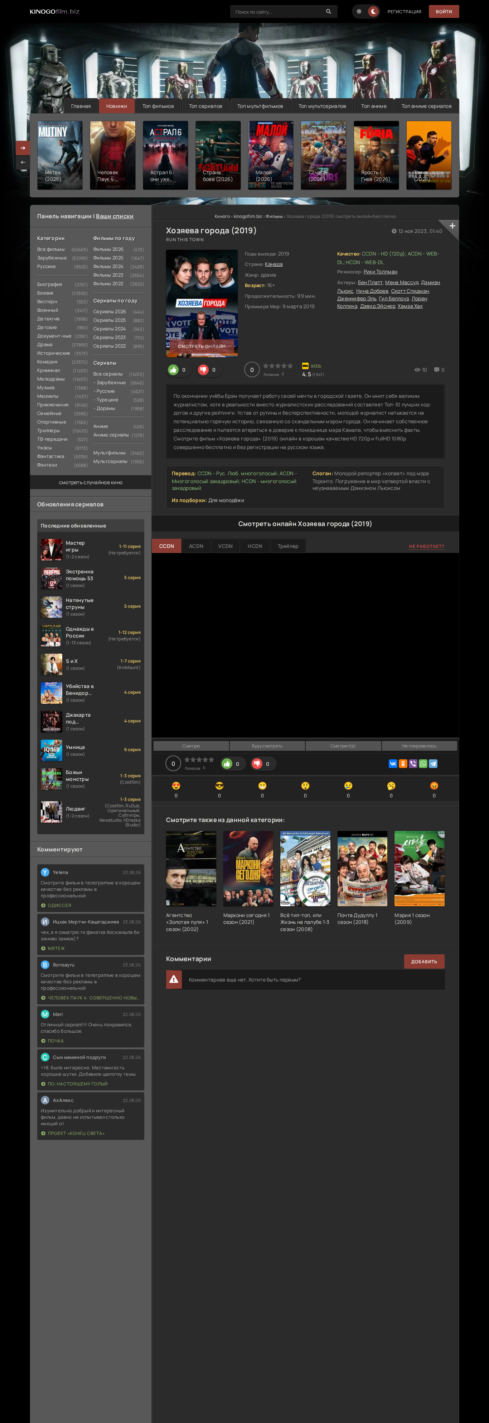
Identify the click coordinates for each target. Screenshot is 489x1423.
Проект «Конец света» (76, 1133)
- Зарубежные (109, 382)
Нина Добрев (372, 290)
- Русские (104, 391)
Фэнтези (47, 465)
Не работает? (427, 546)
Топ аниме (374, 105)
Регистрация (405, 12)
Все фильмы (51, 249)
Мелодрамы (51, 379)
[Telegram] (433, 763)
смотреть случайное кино (90, 482)
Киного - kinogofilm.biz (238, 216)
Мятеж (56, 948)
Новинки (116, 105)
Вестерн (47, 301)
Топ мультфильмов (260, 105)
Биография (49, 284)
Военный (47, 310)
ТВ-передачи (52, 439)
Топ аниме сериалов (427, 105)
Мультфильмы (109, 452)
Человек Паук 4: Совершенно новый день (94, 998)
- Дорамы (104, 408)
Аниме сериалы (111, 434)
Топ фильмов (158, 105)
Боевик (45, 293)
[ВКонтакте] (393, 763)
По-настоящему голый (78, 1084)
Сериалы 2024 (109, 328)
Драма (44, 344)
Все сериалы (108, 374)
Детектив (48, 318)
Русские (46, 266)
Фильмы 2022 (108, 283)
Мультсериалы (110, 461)
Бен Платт (370, 282)
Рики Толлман (380, 271)
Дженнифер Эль (357, 298)
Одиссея (60, 905)
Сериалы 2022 (109, 346)
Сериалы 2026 (109, 311)
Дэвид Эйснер (377, 305)
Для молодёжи (226, 500)
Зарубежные (52, 257)
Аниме (100, 426)
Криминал (48, 370)
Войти (444, 12)
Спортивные (51, 422)
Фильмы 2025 (108, 257)
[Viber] (413, 763)
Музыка (46, 387)
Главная (81, 105)
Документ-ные (54, 336)
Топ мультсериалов (323, 105)
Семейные (49, 413)
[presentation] (23, 162)
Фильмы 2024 (108, 266)
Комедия (47, 361)
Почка (56, 1041)
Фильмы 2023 (108, 275)
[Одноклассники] (403, 763)
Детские (47, 327)
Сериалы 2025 (109, 320)
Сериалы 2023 (109, 337)
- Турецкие (105, 399)
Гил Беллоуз (394, 298)
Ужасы (44, 447)
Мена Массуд (401, 282)
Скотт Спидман (410, 290)
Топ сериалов (205, 105)
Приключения (52, 404)
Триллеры (48, 430)
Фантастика (50, 456)
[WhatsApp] (423, 763)
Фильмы (274, 216)
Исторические (53, 353)
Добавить (424, 962)
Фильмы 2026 (108, 249)
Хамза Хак (410, 305)
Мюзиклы (47, 396)
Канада (274, 264)
